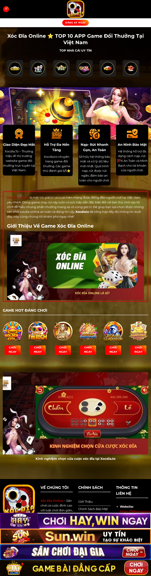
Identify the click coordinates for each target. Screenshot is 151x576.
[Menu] (6, 9)
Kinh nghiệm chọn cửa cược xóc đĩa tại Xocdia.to (75, 459)
